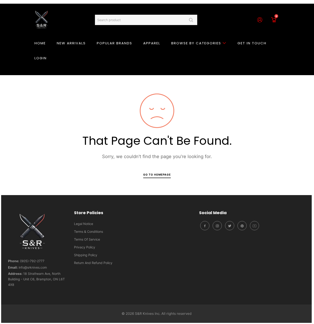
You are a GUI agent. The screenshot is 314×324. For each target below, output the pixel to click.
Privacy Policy (84, 247)
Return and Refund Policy (93, 263)
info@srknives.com (33, 267)
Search (191, 20)
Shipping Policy (85, 255)
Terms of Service (87, 239)
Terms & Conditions (88, 231)
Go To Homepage (157, 174)
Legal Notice (83, 224)
